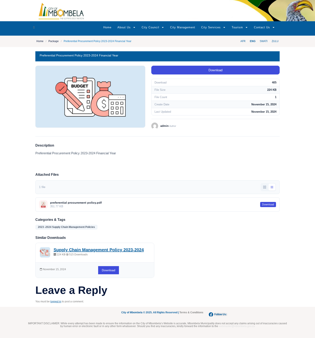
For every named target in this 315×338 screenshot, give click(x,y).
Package (53, 41)
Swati (263, 41)
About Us (124, 27)
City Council (150, 27)
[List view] (271, 187)
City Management (182, 27)
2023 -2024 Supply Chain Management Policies (66, 227)
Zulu (275, 41)
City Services (211, 27)
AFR (243, 41)
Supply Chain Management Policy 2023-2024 (99, 249)
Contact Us (262, 27)
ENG (252, 41)
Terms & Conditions (191, 312)
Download (215, 70)
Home (107, 27)
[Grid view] (264, 187)
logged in (55, 301)
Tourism (237, 27)
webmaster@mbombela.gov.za (237, 326)
